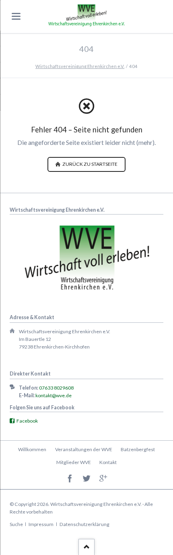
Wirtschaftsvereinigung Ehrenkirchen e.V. (79, 66)
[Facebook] (70, 479)
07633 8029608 (56, 388)
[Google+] (103, 479)
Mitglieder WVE (73, 462)
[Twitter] (87, 479)
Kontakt (108, 462)
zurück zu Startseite (89, 164)
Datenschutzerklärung (84, 524)
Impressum (41, 524)
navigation (16, 16)
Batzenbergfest (138, 449)
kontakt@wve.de (53, 395)
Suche (16, 524)
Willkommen (32, 449)
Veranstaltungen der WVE (83, 449)
